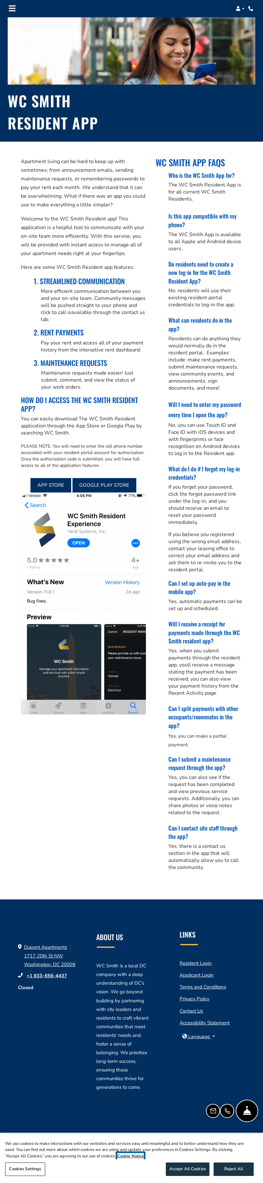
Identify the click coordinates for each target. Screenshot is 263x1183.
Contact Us (191, 1011)
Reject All (233, 1169)
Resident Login (196, 963)
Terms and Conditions (203, 986)
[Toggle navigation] (12, 9)
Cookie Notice (130, 1156)
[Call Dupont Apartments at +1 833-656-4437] (251, 9)
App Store (51, 485)
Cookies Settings (25, 1169)
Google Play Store (104, 485)
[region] (131, 1158)
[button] (240, 9)
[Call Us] (227, 1111)
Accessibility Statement (205, 1022)
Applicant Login (197, 975)
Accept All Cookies (187, 1169)
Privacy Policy (194, 998)
